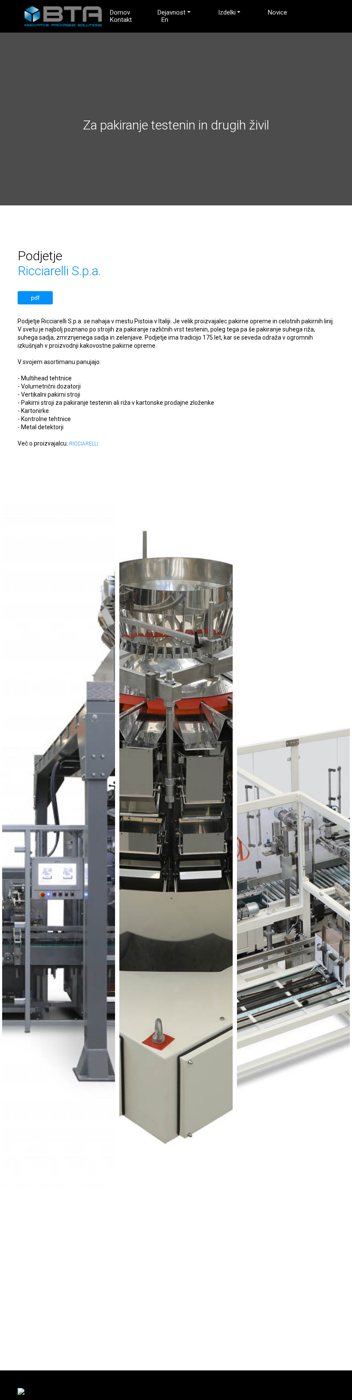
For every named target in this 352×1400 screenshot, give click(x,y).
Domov (120, 12)
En (164, 20)
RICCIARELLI (83, 444)
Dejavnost (171, 12)
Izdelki (227, 12)
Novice (277, 12)
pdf (35, 297)
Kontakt (121, 20)
